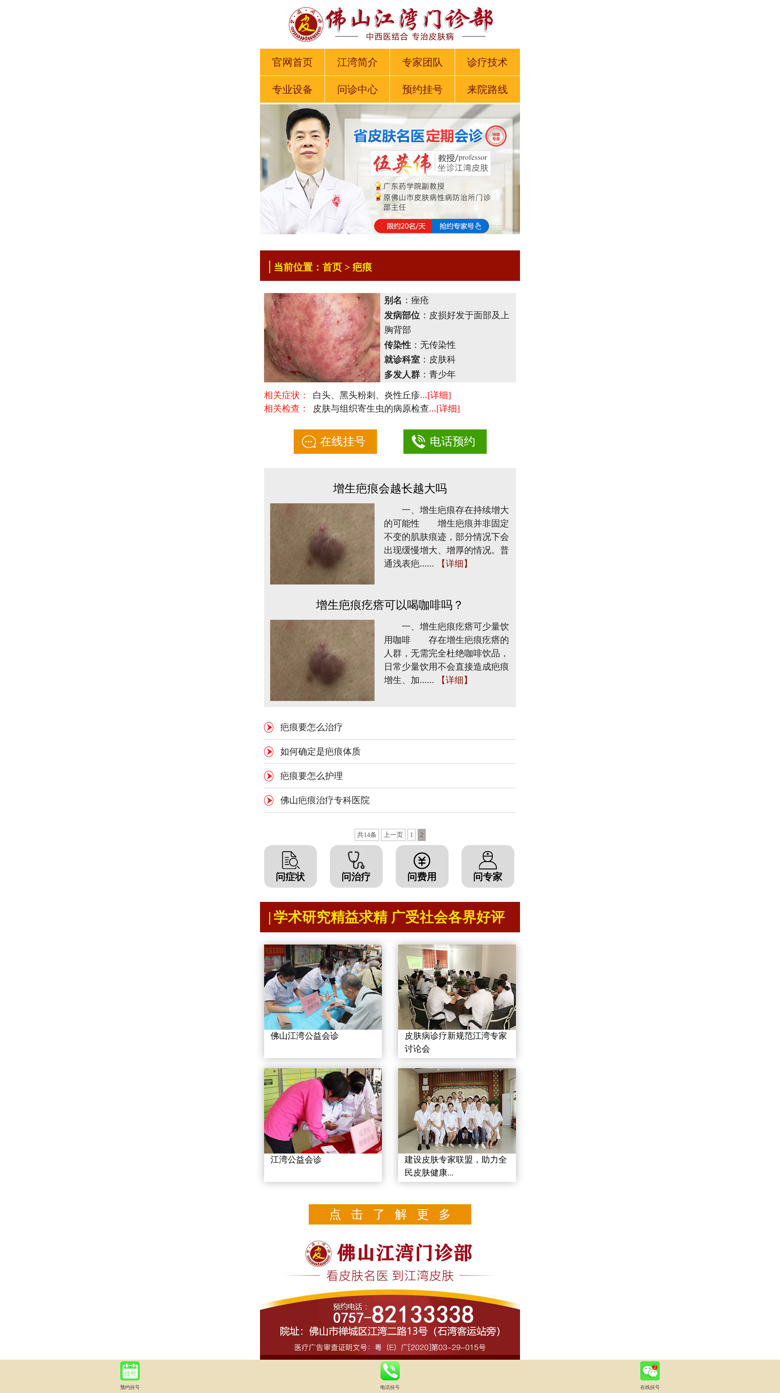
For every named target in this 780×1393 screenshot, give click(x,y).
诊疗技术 (487, 62)
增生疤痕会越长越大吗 (390, 488)
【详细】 (454, 563)
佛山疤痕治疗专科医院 (325, 800)
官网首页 (292, 62)
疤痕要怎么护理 (311, 776)
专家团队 (422, 62)
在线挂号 (343, 441)
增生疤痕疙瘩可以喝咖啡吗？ (390, 605)
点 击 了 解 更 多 (390, 1214)
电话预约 (452, 441)
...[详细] (435, 395)
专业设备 (292, 89)
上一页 (393, 834)
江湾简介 (357, 62)
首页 (332, 267)
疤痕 (362, 267)
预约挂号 (422, 89)
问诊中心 (357, 89)
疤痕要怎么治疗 (311, 727)
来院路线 (487, 89)
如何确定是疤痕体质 (320, 751)
